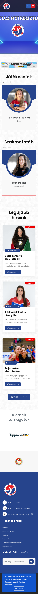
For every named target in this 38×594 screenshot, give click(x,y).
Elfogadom (19, 588)
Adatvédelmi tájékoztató (12, 543)
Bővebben (11, 272)
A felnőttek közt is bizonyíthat (15, 313)
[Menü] (33, 6)
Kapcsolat (7, 539)
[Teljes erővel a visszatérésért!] (19, 350)
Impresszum (7, 546)
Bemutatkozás (8, 531)
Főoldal (5, 527)
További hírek (17, 397)
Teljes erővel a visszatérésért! (13, 370)
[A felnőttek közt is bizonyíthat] (19, 294)
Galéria (5, 535)
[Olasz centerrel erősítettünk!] (19, 238)
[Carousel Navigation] (6, 82)
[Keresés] (28, 6)
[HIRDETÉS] (19, 65)
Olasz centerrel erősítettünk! (13, 257)
